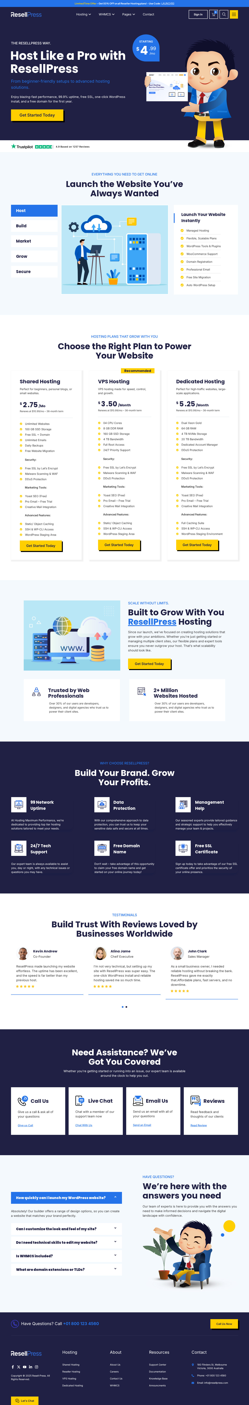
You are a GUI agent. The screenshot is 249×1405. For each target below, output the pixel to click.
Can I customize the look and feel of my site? (56, 1229)
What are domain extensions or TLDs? (50, 1269)
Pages (127, 14)
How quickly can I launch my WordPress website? (61, 1197)
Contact (148, 14)
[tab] (34, 211)
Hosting (81, 14)
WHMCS (105, 14)
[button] (122, 1007)
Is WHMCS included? (34, 1256)
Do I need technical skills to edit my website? (56, 1242)
